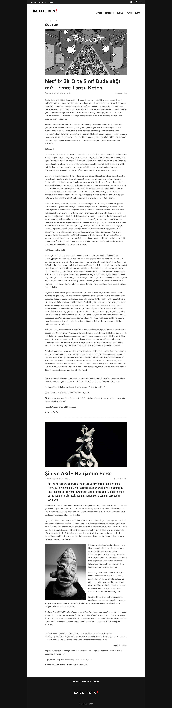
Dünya (129, 13)
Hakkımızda (42, 2)
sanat (75, 665)
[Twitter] (136, 2)
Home (46, 21)
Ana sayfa (34, 2)
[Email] (131, 2)
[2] (81, 225)
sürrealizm (83, 665)
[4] (99, 299)
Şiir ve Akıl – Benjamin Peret (78, 473)
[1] (96, 219)
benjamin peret (58, 665)
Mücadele (109, 13)
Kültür (138, 13)
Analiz (99, 13)
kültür (55, 412)
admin (48, 93)
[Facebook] (133, 2)
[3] (52, 259)
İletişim (50, 2)
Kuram (120, 13)
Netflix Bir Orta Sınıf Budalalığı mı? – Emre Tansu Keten (82, 84)
